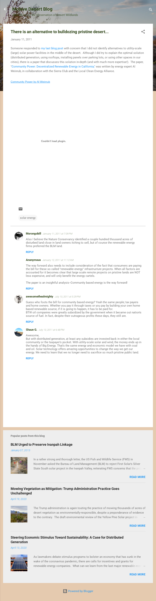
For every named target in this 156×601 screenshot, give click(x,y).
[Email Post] (20, 210)
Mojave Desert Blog (32, 9)
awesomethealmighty (39, 296)
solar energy (28, 218)
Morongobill (33, 233)
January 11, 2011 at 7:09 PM (57, 233)
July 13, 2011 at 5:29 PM (67, 296)
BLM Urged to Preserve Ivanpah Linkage (41, 444)
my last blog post (52, 48)
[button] (143, 32)
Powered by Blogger (80, 591)
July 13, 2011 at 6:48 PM (51, 329)
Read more (137, 477)
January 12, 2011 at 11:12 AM (58, 260)
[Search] (150, 10)
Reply (30, 251)
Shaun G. (31, 329)
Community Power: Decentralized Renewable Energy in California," (54, 66)
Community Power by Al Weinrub (30, 81)
